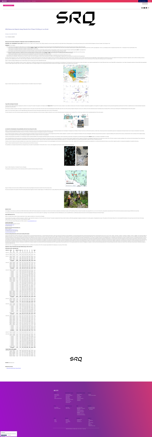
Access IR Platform (79, 394)
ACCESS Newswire (79, 419)
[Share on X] (144, 7)
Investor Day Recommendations (81, 414)
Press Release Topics (79, 407)
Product (55, 419)
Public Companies (56, 394)
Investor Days (79, 399)
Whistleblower (79, 400)
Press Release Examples (91, 408)
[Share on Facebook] (142, 7)
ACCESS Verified (68, 402)
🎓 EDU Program (90, 409)
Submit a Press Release (142, 1)
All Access (89, 394)
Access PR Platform (68, 394)
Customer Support (90, 422)
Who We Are (67, 419)
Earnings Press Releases (80, 398)
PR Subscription (56, 407)
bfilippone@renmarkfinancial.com (11, 229)
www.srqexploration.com (32, 220)
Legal (55, 397)
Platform (55, 420)
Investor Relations (68, 421)
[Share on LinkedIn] (146, 7)
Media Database (68, 396)
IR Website (78, 395)
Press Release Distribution (69, 395)
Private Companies (56, 395)
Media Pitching (67, 397)
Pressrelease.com (79, 421)
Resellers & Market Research (58, 398)
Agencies (55, 396)
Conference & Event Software (92, 395)
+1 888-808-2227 (90, 420)
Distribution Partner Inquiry (91, 425)
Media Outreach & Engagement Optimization (81, 408)
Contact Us (144, 3)
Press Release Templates (91, 407)
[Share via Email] (148, 7)
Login (149, 1)
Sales (89, 421)
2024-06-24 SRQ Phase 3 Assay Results (14, 368)
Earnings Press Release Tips (80, 413)
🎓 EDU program (33, 1)
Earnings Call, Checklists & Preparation (80, 412)
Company (55, 421)
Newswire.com (79, 420)
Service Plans (67, 407)
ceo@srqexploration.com (9, 224)
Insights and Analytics (68, 401)
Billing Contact (90, 424)
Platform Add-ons (68, 408)
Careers (67, 422)
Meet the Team (68, 420)
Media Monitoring (68, 398)
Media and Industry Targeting (69, 399)
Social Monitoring (68, 400)
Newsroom (28, 1)
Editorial (89, 423)
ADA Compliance (79, 396)
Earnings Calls (79, 397)
